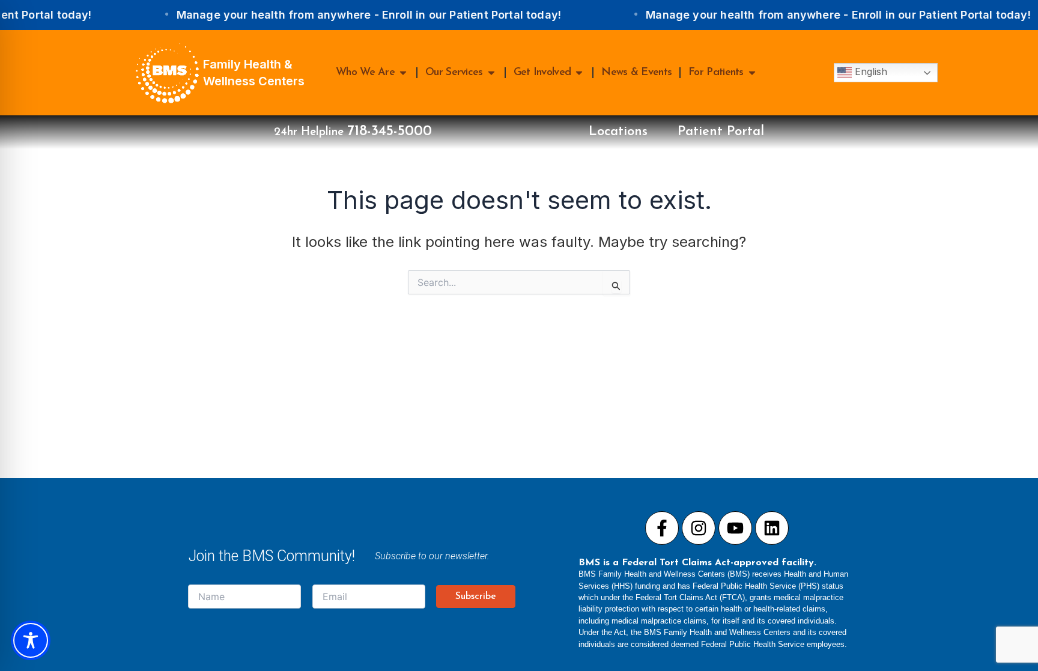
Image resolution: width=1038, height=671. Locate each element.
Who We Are (365, 72)
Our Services (454, 72)
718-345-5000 (389, 131)
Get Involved (542, 72)
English (869, 71)
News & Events (636, 72)
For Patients (716, 72)
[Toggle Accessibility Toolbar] (30, 640)
